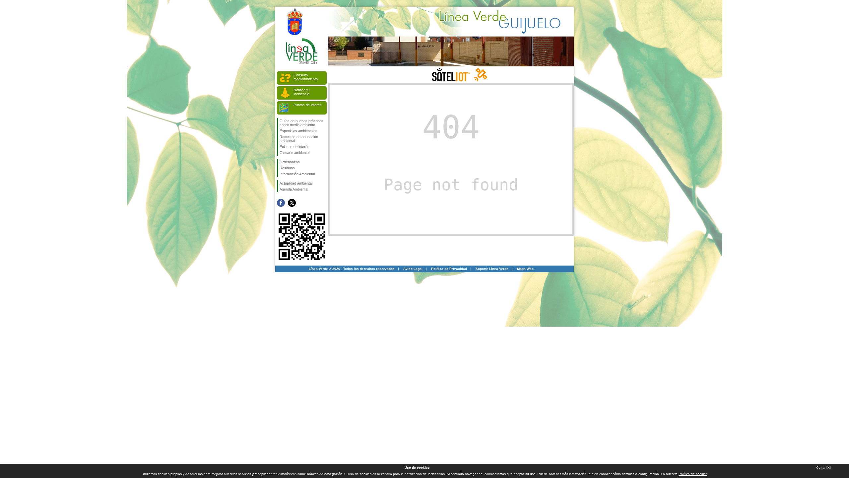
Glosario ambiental (294, 153)
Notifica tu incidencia (301, 92)
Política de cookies (693, 474)
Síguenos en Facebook (281, 203)
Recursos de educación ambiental (299, 139)
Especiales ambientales (298, 131)
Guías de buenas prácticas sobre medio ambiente (301, 123)
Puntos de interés (308, 105)
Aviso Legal (413, 269)
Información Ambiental (297, 174)
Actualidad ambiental (296, 183)
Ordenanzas (290, 162)
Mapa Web (525, 269)
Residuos (287, 168)
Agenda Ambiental (294, 189)
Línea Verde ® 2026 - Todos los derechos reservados (352, 269)
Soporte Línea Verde (492, 269)
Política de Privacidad (449, 269)
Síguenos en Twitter (292, 203)
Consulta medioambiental (306, 77)
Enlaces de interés (294, 147)
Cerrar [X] (823, 467)
